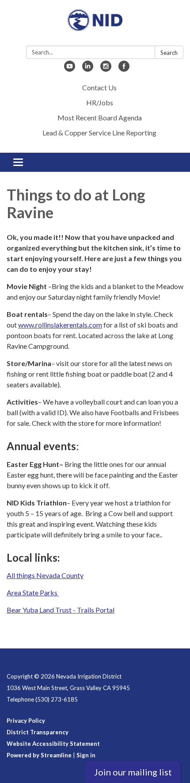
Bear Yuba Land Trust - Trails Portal (60, 610)
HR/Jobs (99, 102)
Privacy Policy (26, 720)
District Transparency (37, 732)
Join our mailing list (133, 772)
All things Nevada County (45, 575)
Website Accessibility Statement (53, 743)
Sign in (85, 755)
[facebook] (123, 69)
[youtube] (69, 69)
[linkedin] (87, 69)
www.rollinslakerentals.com (60, 324)
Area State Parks (33, 592)
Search (169, 52)
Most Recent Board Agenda (99, 117)
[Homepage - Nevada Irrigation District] (95, 24)
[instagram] (105, 69)
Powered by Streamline (39, 755)
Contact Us (99, 87)
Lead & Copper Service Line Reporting (99, 132)
